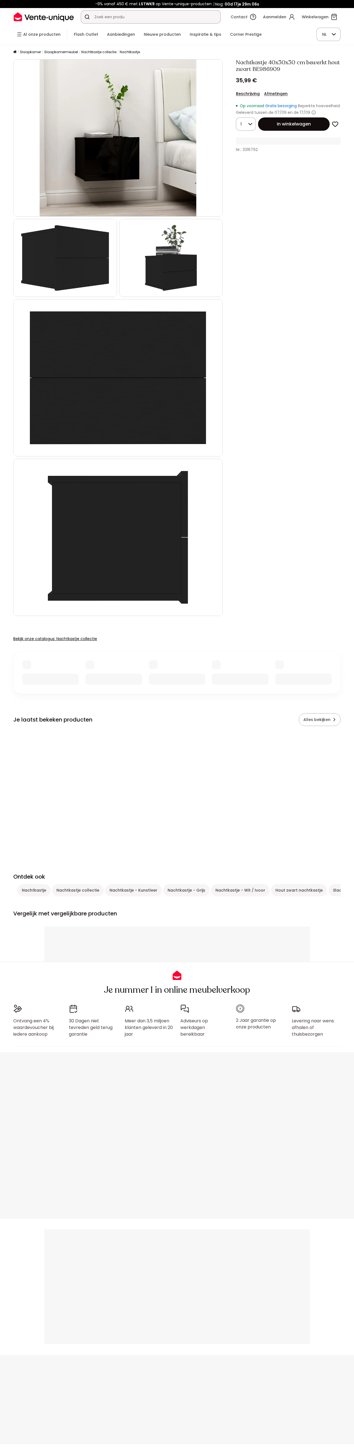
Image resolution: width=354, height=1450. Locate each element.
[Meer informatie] (313, 112)
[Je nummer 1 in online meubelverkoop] (43, 16)
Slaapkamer (30, 52)
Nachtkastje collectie (98, 52)
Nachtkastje (130, 52)
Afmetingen (276, 93)
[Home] (15, 52)
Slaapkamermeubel (61, 52)
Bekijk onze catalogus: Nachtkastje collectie (55, 638)
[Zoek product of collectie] (87, 17)
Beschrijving (248, 93)
